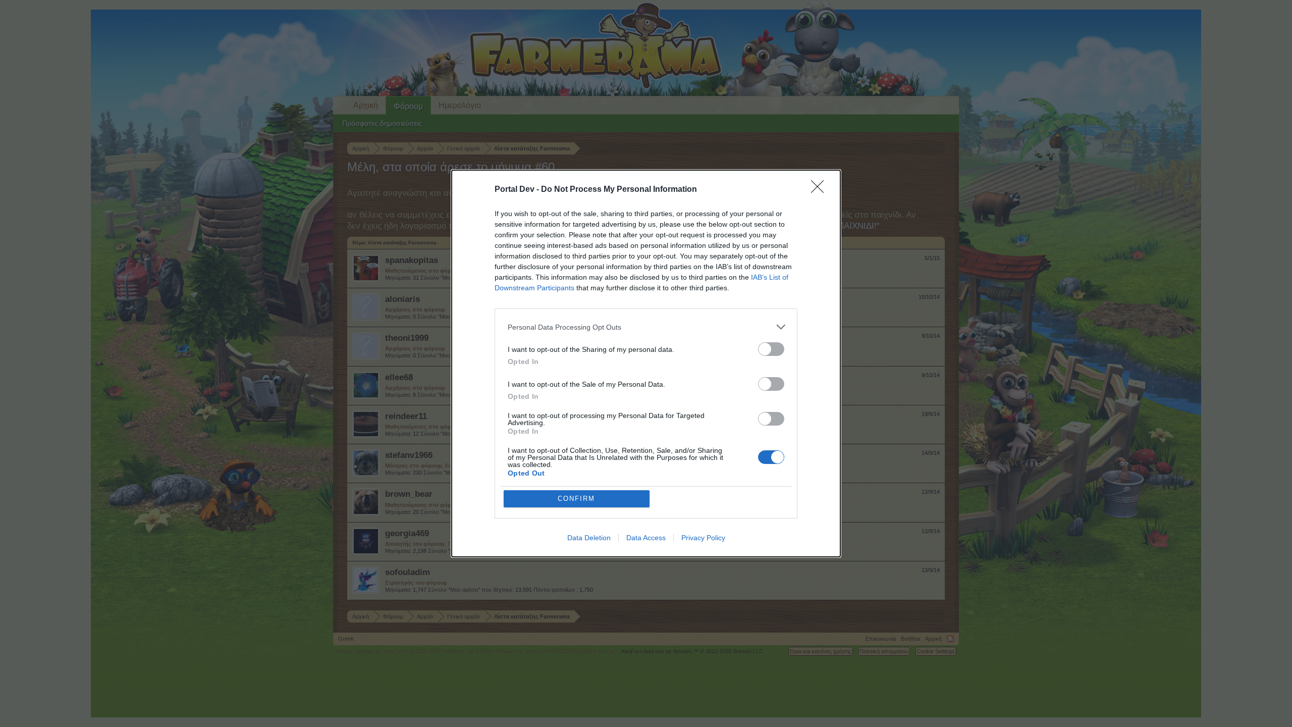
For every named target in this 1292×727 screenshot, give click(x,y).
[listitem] (646, 327)
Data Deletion (589, 538)
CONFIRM (576, 498)
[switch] (771, 349)
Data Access (646, 538)
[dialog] (646, 363)
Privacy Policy (703, 538)
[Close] (820, 189)
